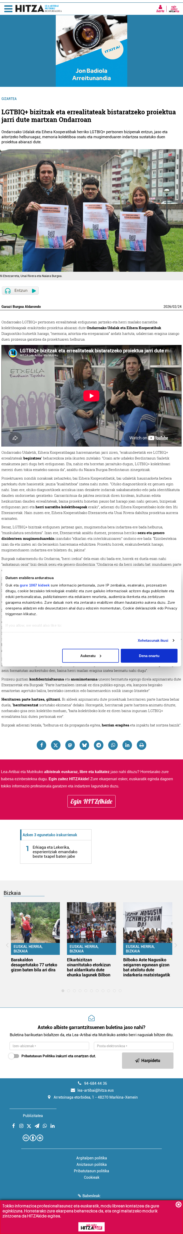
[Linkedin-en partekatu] (127, 745)
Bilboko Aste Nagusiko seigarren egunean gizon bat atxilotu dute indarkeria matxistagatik (146, 967)
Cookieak (91, 1177)
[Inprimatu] (141, 745)
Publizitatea (33, 1115)
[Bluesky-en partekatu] (84, 745)
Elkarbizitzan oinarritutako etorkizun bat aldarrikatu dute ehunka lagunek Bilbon (89, 967)
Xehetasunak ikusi (153, 640)
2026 (167, 307)
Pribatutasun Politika (38, 1056)
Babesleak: (91, 1196)
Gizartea (9, 99)
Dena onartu (149, 655)
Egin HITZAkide (91, 801)
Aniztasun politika (91, 1164)
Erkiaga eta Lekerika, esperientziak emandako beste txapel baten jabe (55, 852)
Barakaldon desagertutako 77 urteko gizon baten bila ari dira (34, 964)
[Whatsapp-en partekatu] (113, 745)
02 (174, 307)
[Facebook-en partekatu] (41, 745)
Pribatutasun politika (91, 1171)
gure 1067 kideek (35, 585)
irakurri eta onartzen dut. (58, 1056)
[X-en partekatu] (56, 745)
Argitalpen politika (91, 1158)
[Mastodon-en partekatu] (70, 745)
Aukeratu (88, 655)
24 (180, 307)
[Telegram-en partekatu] (98, 745)
